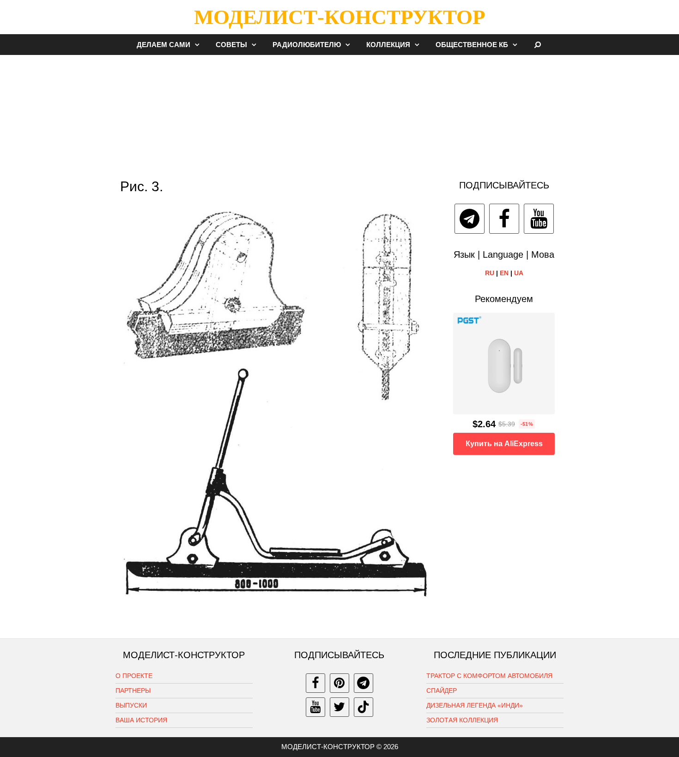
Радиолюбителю (307, 44)
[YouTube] (539, 219)
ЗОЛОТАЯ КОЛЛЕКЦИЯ (462, 720)
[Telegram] (470, 219)
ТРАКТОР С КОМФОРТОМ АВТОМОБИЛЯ (489, 675)
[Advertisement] (339, 112)
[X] (339, 707)
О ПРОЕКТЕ (133, 675)
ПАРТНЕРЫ (133, 690)
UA (518, 273)
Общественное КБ (472, 44)
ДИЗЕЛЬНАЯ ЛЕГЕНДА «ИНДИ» (474, 705)
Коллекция (388, 44)
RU (489, 273)
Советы (231, 44)
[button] (199, 44)
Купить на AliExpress (504, 444)
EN (504, 273)
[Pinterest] (339, 683)
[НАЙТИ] (538, 44)
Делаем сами (163, 44)
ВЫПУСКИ (131, 705)
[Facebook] (504, 219)
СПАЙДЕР (441, 690)
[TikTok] (363, 707)
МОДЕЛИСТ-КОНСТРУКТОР (339, 17)
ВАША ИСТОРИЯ (141, 720)
